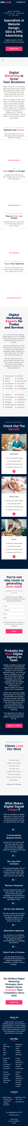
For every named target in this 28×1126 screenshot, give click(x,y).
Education (18, 1082)
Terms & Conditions (14, 1121)
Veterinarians (19, 1078)
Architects (18, 1072)
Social (5, 1052)
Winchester (19, 1054)
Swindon (18, 1052)
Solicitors (5, 1072)
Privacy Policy (14, 1119)
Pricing (14, 1123)
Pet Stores (18, 1080)
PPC (4, 1050)
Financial (5, 1076)
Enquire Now (14, 1002)
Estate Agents (7, 1080)
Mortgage (5, 1078)
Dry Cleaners (6, 1064)
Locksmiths (6, 1066)
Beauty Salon (19, 1062)
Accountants (6, 1074)
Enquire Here (14, 49)
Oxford (17, 1048)
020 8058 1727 (20, 2)
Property (5, 1082)
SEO (4, 1048)
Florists (5, 1062)
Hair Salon (18, 1064)
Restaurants (6, 1058)
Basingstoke (19, 1044)
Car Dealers (6, 1068)
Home (4, 1044)
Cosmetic (18, 1060)
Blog (4, 1054)
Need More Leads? (14, 726)
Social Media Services (14, 298)
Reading (18, 1050)
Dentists (18, 1058)
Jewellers (18, 1066)
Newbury (18, 1046)
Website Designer (14, 160)
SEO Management (14, 205)
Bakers (5, 1060)
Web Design (6, 1046)
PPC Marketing (14, 253)
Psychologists (19, 1068)
